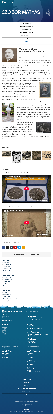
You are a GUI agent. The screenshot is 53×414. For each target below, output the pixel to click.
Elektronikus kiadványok (33, 371)
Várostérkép (30, 338)
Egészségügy (30, 363)
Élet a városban (26, 29)
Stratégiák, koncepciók (33, 332)
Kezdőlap (4, 314)
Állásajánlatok (31, 361)
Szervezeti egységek (7, 351)
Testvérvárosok (31, 342)
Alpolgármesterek (32, 316)
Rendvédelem (30, 368)
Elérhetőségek (6, 353)
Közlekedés (30, 367)
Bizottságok (30, 325)
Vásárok (29, 370)
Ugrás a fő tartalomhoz (48, 0)
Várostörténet (6, 316)
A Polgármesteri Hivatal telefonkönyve (26, 388)
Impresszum (26, 382)
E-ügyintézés (5, 354)
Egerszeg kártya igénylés (26, 32)
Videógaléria (30, 354)
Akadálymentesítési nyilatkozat (26, 398)
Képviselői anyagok (26, 391)
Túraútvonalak (31, 373)
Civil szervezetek (31, 358)
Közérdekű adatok (7, 357)
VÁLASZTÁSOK (5, 358)
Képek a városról (31, 356)
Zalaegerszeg (10, 2)
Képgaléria (5, 317)
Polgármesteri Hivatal (25, 26)
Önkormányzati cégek (32, 335)
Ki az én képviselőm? (32, 321)
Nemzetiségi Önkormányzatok (34, 328)
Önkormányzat (25, 23)
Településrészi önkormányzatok (35, 327)
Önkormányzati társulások (34, 337)
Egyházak (29, 360)
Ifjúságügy (30, 364)
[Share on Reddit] (15, 247)
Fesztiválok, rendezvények (34, 351)
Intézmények (30, 357)
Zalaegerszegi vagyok (8, 319)
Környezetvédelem (32, 339)
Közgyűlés (30, 324)
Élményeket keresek (7, 320)
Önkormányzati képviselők (34, 317)
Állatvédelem (30, 341)
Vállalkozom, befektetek (8, 321)
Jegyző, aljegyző (6, 350)
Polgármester (30, 315)
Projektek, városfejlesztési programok (37, 334)
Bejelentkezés (26, 409)
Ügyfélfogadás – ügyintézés (9, 356)
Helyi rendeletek (31, 331)
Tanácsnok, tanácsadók (33, 322)
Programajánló (31, 350)
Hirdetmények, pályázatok (26, 35)
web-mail (26, 385)
